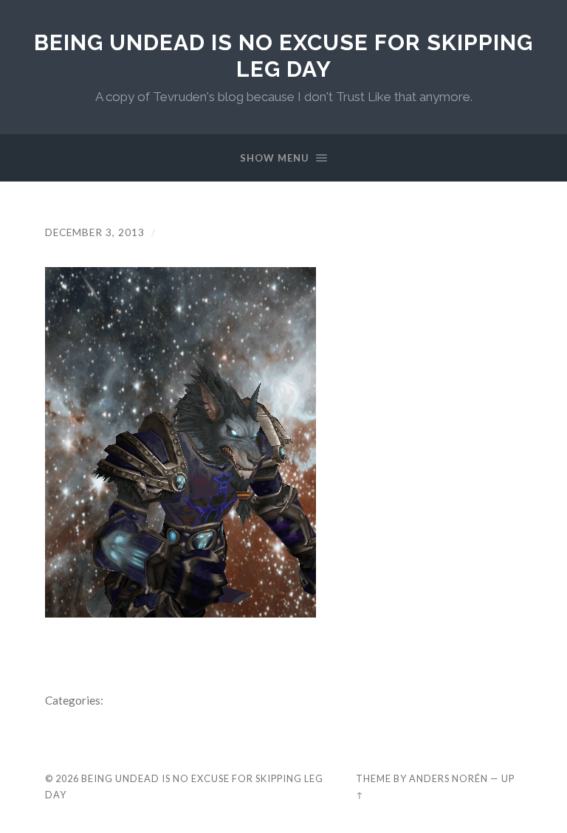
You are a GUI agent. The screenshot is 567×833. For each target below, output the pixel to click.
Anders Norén (448, 778)
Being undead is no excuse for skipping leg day (283, 56)
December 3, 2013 (95, 232)
